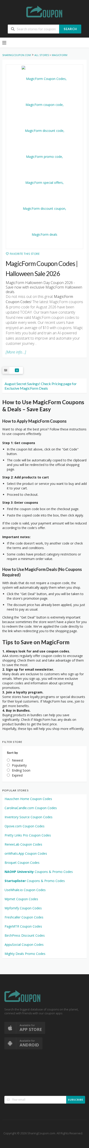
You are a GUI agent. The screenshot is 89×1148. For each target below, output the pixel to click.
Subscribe (75, 1099)
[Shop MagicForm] (44, 156)
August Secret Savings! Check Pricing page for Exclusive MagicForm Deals (41, 386)
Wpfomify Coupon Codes (23, 908)
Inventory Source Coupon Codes (28, 817)
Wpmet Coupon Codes (21, 899)
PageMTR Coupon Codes (23, 926)
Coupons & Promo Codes (39, 871)
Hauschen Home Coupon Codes (28, 799)
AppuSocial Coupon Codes (24, 944)
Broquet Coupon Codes (22, 862)
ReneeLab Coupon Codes (23, 844)
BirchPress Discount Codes (25, 935)
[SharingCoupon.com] (44, 12)
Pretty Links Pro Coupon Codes (28, 835)
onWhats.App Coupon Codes (26, 853)
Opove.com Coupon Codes (24, 826)
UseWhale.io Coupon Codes (25, 890)
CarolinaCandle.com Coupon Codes (31, 808)
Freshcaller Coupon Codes (24, 917)
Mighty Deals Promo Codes (25, 953)
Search (70, 29)
